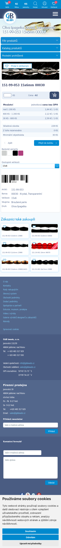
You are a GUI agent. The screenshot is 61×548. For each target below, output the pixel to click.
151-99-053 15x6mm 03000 (42, 236)
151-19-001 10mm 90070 (41, 252)
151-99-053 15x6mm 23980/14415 (14, 269)
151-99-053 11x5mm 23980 (12, 252)
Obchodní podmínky (11, 297)
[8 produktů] (9, 153)
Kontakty (7, 285)
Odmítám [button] (30, 537)
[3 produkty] (15, 153)
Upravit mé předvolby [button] (30, 543)
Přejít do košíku (45, 142)
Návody (6, 321)
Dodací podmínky (10, 301)
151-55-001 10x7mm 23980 (42, 269)
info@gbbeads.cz (27, 363)
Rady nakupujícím (10, 289)
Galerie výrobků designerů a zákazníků (19, 317)
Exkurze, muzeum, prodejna (15, 309)
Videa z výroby (9, 313)
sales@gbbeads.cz (27, 367)
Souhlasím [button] (30, 531)
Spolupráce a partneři (12, 305)
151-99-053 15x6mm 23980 (12, 236)
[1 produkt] (20, 153)
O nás (5, 281)
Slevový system (10, 293)
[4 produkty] (4, 153)
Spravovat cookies (11, 329)
